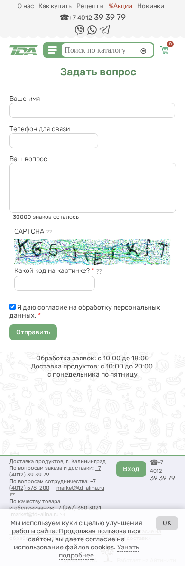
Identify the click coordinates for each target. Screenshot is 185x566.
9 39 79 (39, 474)
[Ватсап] (92, 32)
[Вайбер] (79, 33)
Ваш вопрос (28, 159)
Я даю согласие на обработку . (85, 312)
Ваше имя (24, 99)
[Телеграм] (104, 32)
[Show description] (50, 231)
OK (167, 523)
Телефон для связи (39, 129)
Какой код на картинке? (54, 271)
